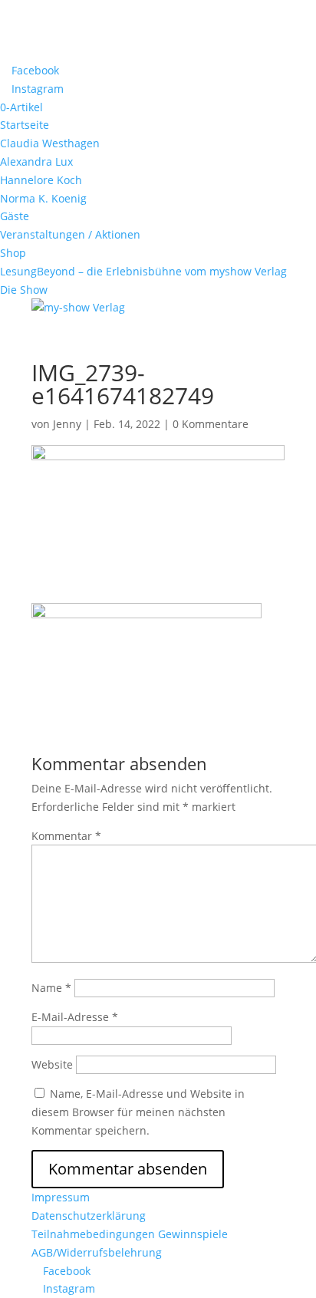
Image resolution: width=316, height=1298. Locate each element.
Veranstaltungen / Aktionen (70, 234)
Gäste (14, 216)
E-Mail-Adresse (74, 1017)
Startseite (24, 124)
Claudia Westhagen (50, 143)
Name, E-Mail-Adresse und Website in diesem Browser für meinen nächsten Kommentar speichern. (138, 1112)
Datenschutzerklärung (88, 1215)
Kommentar (66, 836)
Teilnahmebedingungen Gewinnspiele (129, 1234)
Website (52, 1064)
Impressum (60, 1197)
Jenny (67, 424)
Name (51, 987)
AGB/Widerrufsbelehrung (96, 1252)
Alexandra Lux (36, 161)
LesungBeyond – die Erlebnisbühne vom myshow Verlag (143, 271)
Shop (13, 252)
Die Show (24, 289)
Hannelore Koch (41, 180)
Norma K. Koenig (43, 198)
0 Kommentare (211, 424)
